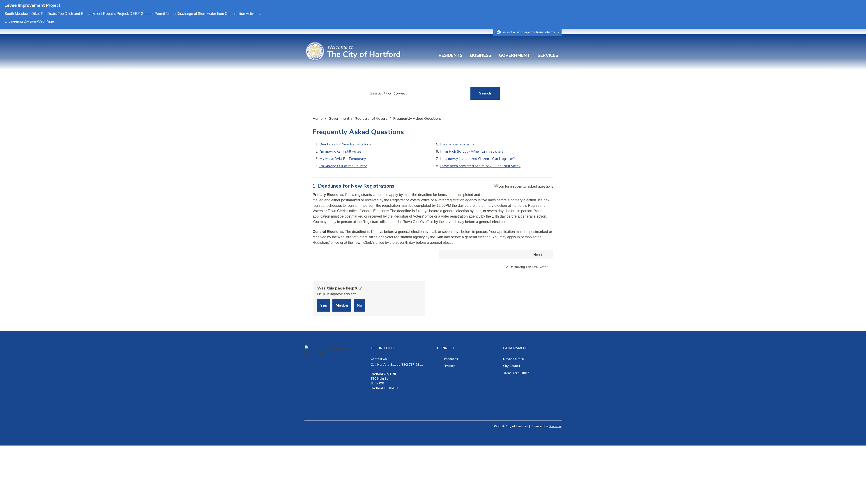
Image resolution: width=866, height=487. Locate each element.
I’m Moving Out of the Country (343, 165)
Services (548, 55)
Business (480, 55)
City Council (511, 366)
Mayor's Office (513, 359)
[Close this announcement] (860, 5)
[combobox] (527, 32)
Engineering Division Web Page (29, 21)
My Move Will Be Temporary (342, 158)
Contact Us (379, 359)
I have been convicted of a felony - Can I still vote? (480, 165)
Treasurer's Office (516, 373)
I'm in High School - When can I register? (472, 151)
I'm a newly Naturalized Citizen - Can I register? (477, 158)
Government (514, 55)
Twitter (449, 366)
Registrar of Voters (371, 118)
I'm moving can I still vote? (340, 151)
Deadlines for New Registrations (345, 144)
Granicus (555, 426)
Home (317, 118)
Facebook (451, 359)
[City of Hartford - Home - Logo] (353, 51)
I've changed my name (457, 144)
